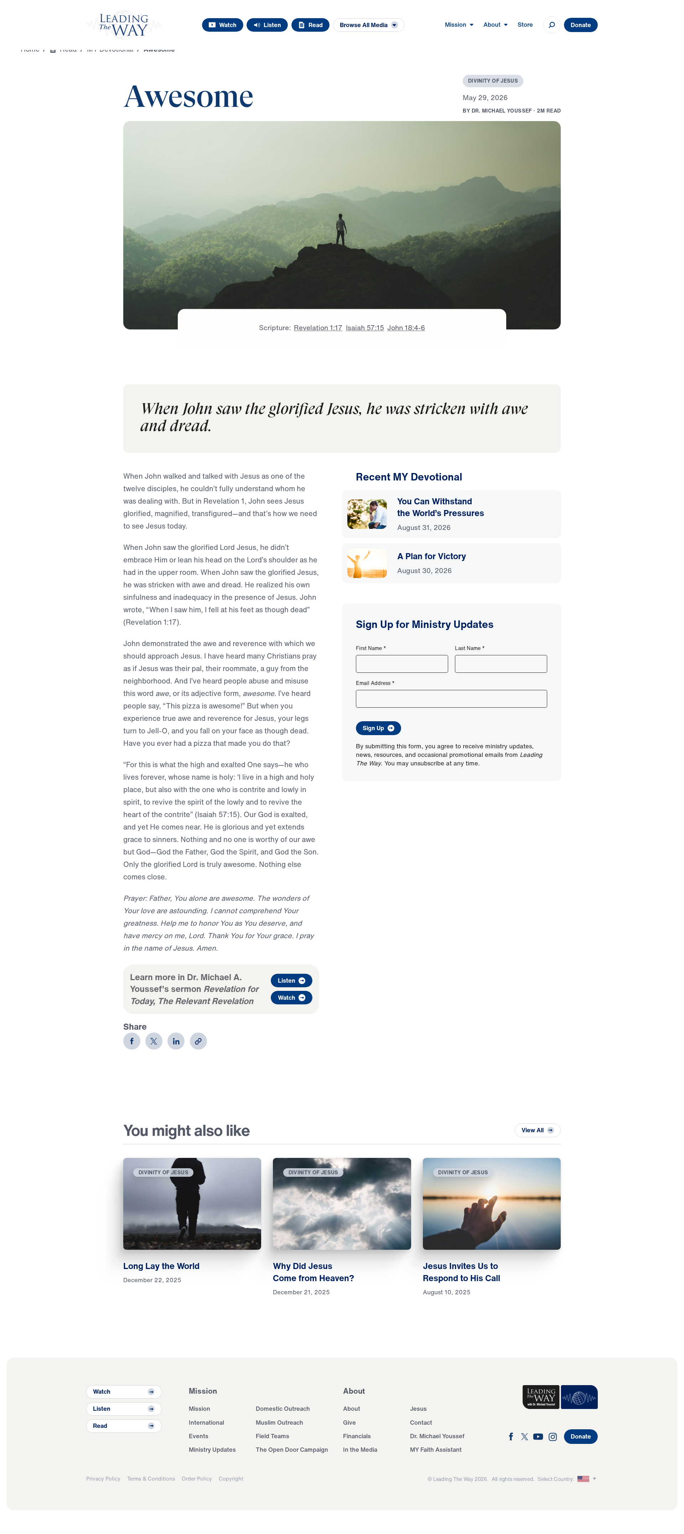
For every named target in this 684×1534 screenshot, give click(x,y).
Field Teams (272, 1435)
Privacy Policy (103, 1478)
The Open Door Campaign (292, 1449)
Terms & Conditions (151, 1478)
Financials (357, 1435)
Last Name (470, 648)
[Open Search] (551, 24)
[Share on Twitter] (153, 1041)
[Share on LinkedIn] (176, 1041)
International (206, 1422)
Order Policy (197, 1478)
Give (349, 1422)
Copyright (231, 1478)
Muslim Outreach (279, 1422)
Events (198, 1435)
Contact (421, 1422)
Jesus (418, 1408)
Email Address (375, 683)
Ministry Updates (212, 1449)
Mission (199, 1408)
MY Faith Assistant (436, 1449)
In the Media (360, 1449)
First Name (371, 648)
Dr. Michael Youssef (437, 1435)
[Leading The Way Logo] (123, 25)
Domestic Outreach (283, 1408)
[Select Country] (587, 1479)
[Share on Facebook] (131, 1041)
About (351, 1408)
